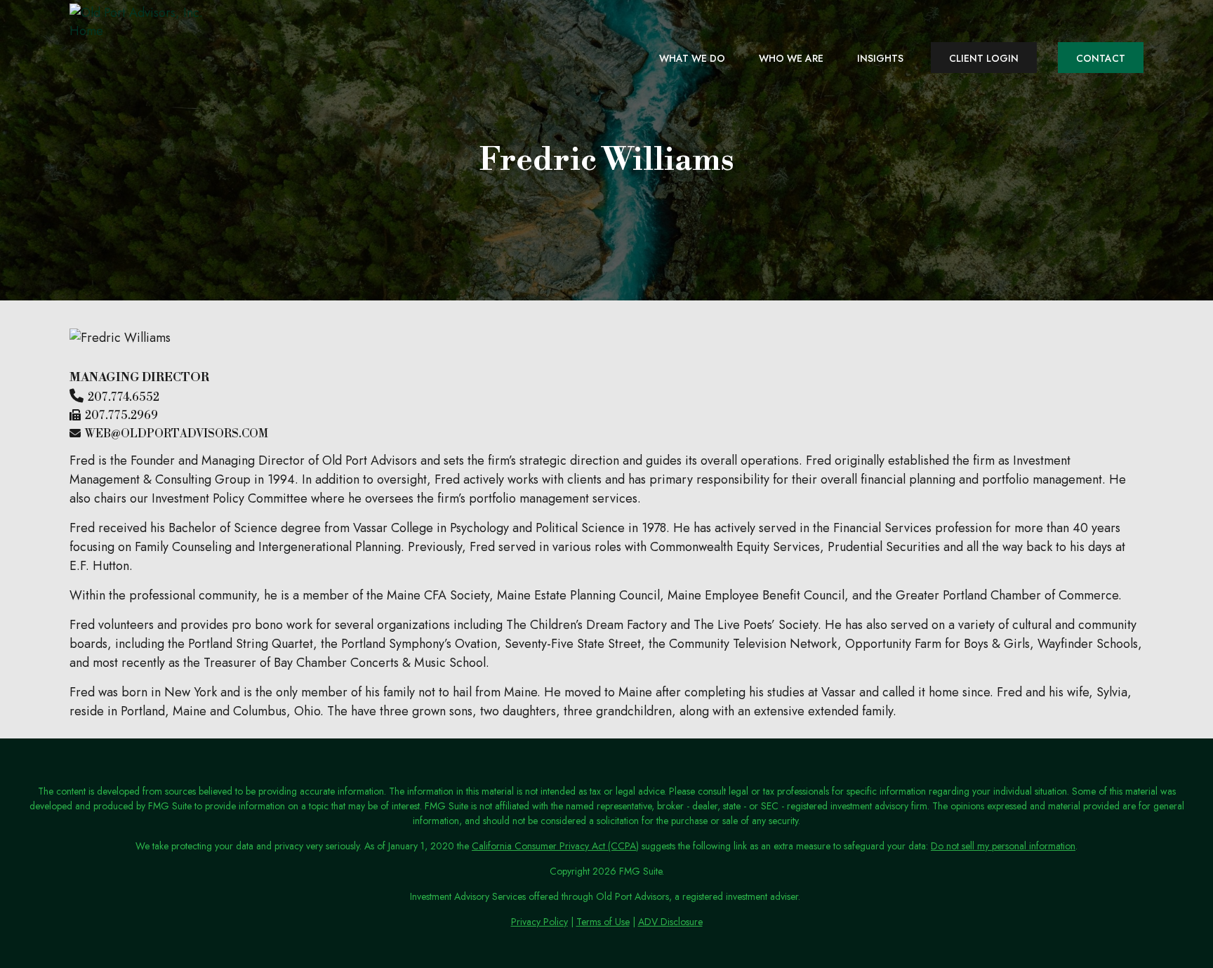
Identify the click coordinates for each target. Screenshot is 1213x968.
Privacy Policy (539, 922)
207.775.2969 (121, 416)
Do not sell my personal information (1003, 846)
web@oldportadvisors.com (176, 434)
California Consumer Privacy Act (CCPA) (555, 846)
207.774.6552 (123, 397)
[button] (692, 58)
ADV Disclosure (670, 922)
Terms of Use (603, 922)
